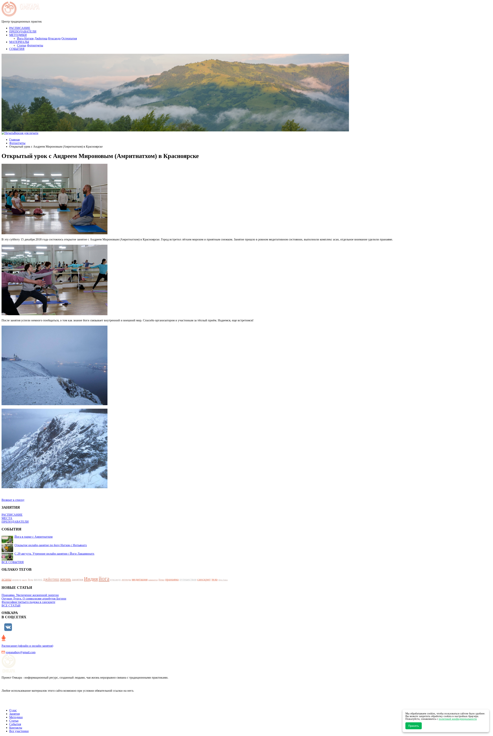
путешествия (187, 579)
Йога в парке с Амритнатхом (33, 536)
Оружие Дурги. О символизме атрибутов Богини (34, 598)
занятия (77, 579)
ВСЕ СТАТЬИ (11, 605)
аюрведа (16, 579)
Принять (413, 725)
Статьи (21, 45)
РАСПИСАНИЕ (12, 514)
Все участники (19, 731)
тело (214, 579)
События (15, 724)
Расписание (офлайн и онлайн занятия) (27, 645)
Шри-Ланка (223, 580)
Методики (16, 717)
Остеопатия (69, 38)
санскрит (204, 579)
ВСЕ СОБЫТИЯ (13, 562)
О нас (13, 710)
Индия (91, 579)
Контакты (15, 727)
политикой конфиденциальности (458, 719)
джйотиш (51, 579)
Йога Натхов (25, 38)
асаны (6, 579)
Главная (14, 139)
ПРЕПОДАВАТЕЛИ (15, 521)
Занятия (14, 713)
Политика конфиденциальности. (23, 703)
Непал (161, 579)
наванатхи (153, 580)
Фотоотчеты (35, 45)
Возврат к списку (13, 500)
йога (104, 578)
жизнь (65, 579)
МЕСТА (7, 518)
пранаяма (172, 579)
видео (38, 579)
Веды (30, 579)
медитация (140, 579)
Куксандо (54, 38)
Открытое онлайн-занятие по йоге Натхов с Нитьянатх (50, 545)
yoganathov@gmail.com (20, 652)
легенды (126, 579)
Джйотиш (40, 38)
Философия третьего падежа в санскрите (28, 602)
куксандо (115, 579)
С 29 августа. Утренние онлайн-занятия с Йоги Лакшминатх (54, 553)
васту (24, 580)
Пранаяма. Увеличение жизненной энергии (30, 595)
